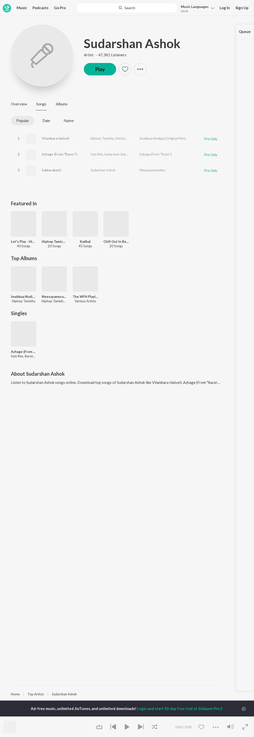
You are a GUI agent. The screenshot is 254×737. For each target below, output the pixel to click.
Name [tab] (69, 121)
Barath (136, 154)
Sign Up (242, 7)
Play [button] (100, 69)
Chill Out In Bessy (116, 242)
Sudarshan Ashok (132, 43)
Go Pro (60, 7)
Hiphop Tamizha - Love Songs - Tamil (54, 242)
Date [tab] (46, 121)
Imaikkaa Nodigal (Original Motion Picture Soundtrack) (178, 138)
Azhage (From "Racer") (59, 154)
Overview (19, 104)
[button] (196, 8)
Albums (62, 104)
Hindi (184, 11)
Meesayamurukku (152, 170)
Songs (41, 104)
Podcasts (40, 7)
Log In (225, 7)
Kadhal (85, 242)
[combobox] (127, 8)
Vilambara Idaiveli (55, 138)
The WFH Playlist (85, 297)
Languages (195, 6)
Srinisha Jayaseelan (129, 138)
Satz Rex (97, 154)
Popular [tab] (22, 121)
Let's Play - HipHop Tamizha (23, 242)
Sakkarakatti (51, 170)
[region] (116, 694)
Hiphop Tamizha (102, 138)
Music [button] (22, 7)
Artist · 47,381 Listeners (105, 55)
